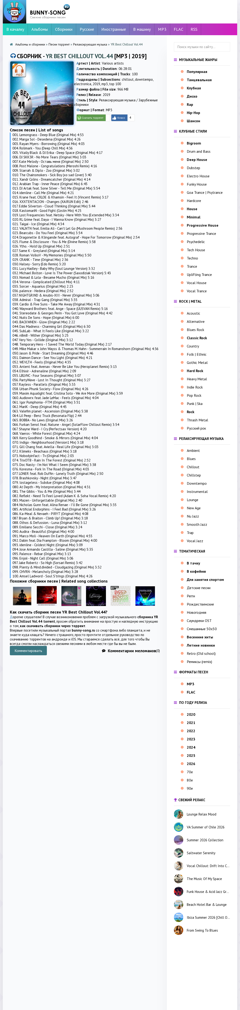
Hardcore (194, 200)
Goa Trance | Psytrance (205, 192)
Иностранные (113, 29)
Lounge (192, 499)
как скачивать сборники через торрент (52, 626)
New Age (194, 508)
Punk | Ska (194, 403)
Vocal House (196, 282)
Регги (191, 596)
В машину (142, 29)
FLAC (178, 29)
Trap (190, 532)
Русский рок (196, 428)
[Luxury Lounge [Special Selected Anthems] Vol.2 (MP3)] (96, 607)
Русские (87, 29)
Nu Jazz (193, 516)
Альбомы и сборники (30, 44)
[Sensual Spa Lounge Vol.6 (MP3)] (22, 607)
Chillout (193, 467)
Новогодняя (196, 612)
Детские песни (198, 587)
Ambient (193, 450)
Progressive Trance (201, 233)
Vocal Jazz (195, 540)
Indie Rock (195, 387)
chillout (128, 79)
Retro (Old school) (201, 653)
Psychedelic (196, 241)
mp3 (104, 84)
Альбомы (39, 29)
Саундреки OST (199, 620)
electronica (82, 84)
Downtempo (197, 483)
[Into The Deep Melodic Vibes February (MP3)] (145, 607)
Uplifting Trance (199, 274)
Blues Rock (195, 329)
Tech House (196, 250)
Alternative (196, 321)
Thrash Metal (197, 420)
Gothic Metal (197, 362)
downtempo (144, 79)
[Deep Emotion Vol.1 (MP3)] (71, 607)
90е (190, 788)
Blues (191, 458)
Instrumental (197, 491)
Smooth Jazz (197, 524)
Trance (192, 266)
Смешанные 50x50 (202, 628)
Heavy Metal (197, 379)
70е (190, 772)
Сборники (63, 29)
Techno (192, 258)
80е (190, 780)
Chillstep (194, 475)
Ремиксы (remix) (199, 661)
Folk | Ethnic (196, 354)
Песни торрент (59, 44)
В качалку (15, 29)
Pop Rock (194, 395)
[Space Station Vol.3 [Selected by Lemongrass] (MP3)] (46, 607)
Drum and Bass (198, 151)
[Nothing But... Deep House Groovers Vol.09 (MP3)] (120, 607)
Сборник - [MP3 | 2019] (82, 56)
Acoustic (193, 313)
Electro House (198, 176)
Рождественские (200, 604)
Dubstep (193, 167)
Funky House (197, 184)
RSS (194, 29)
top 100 (115, 84)
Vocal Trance (197, 291)
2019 (96, 84)
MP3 (162, 29)
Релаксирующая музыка (90, 44)
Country (193, 346)
